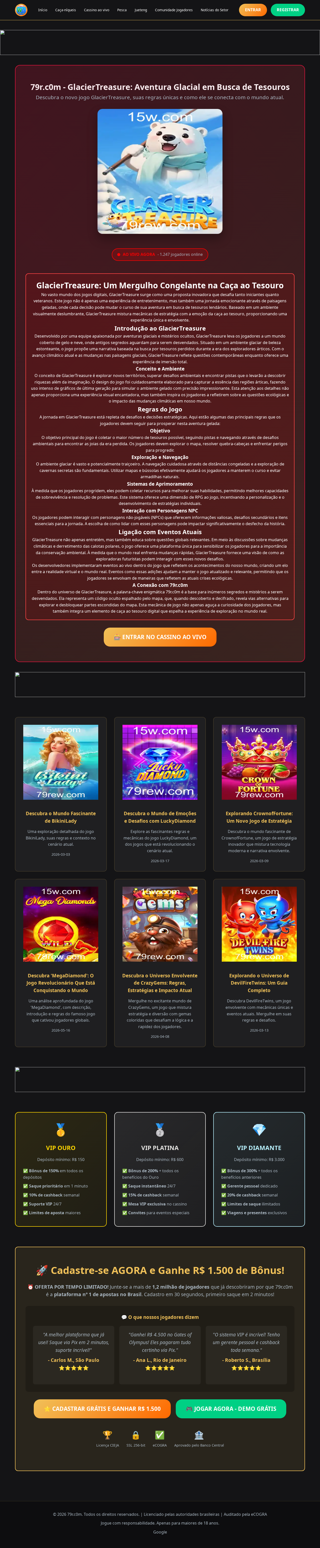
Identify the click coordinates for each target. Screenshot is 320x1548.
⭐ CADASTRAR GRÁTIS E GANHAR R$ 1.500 (102, 1409)
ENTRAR (253, 9)
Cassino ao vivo (96, 9)
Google (160, 1532)
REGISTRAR (288, 9)
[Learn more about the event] (160, 42)
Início (42, 9)
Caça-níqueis (65, 9)
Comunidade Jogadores (174, 9)
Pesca (122, 9)
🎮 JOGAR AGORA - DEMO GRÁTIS (231, 1409)
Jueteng (141, 9)
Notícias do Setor (214, 9)
